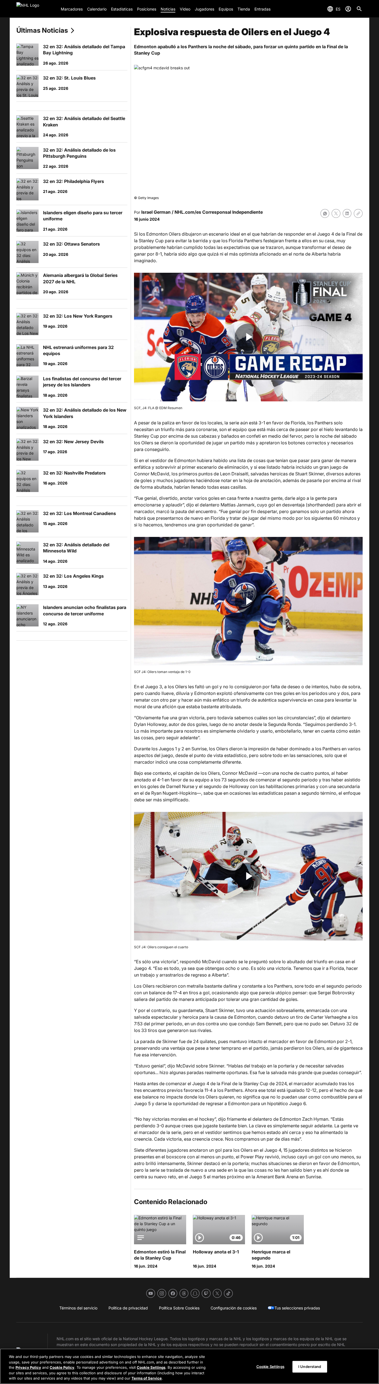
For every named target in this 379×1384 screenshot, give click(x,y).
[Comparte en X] (336, 213)
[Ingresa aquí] (348, 9)
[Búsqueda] (359, 9)
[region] (189, 1366)
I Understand (309, 1366)
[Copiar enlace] (358, 213)
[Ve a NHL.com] (36, 9)
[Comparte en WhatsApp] (324, 213)
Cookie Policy (62, 1367)
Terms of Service (147, 1378)
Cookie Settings (151, 1367)
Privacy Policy (28, 1367)
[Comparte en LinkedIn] (347, 213)
